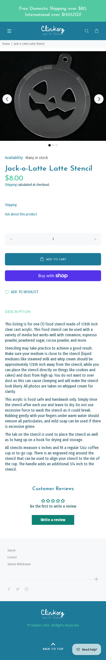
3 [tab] (56, 145)
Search (11, 550)
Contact (12, 557)
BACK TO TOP (53, 649)
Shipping (11, 185)
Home (6, 44)
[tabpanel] (53, 96)
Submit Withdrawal (19, 564)
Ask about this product (21, 214)
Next (99, 99)
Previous (7, 99)
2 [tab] (53, 145)
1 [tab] (49, 145)
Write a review (53, 519)
